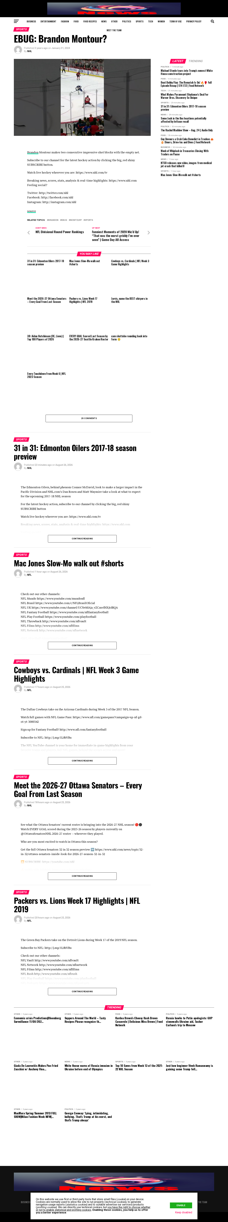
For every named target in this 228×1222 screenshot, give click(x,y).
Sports (139, 21)
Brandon (32, 152)
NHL (29, 51)
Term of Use (175, 21)
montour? (76, 220)
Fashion (65, 21)
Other (114, 21)
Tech (150, 21)
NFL (29, 575)
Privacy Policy (193, 21)
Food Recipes (90, 21)
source (31, 211)
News (103, 21)
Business (31, 21)
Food (76, 21)
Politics (126, 21)
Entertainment (48, 21)
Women (161, 21)
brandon (53, 220)
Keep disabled (183, 1212)
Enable (181, 1205)
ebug (64, 220)
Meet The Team (114, 30)
